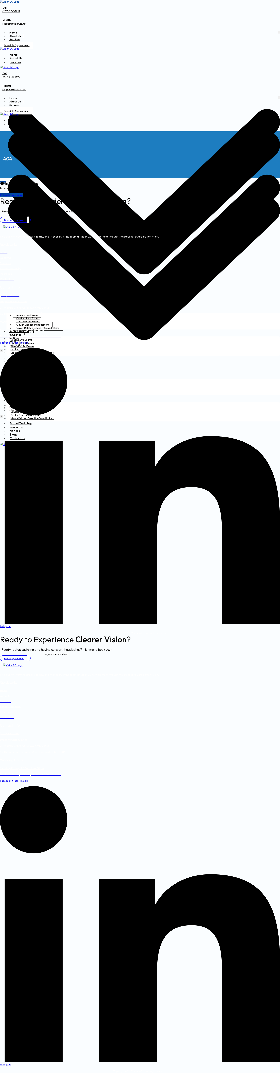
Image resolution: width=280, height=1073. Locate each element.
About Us (15, 36)
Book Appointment (14, 220)
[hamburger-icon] (279, 32)
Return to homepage (11, 195)
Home (13, 32)
